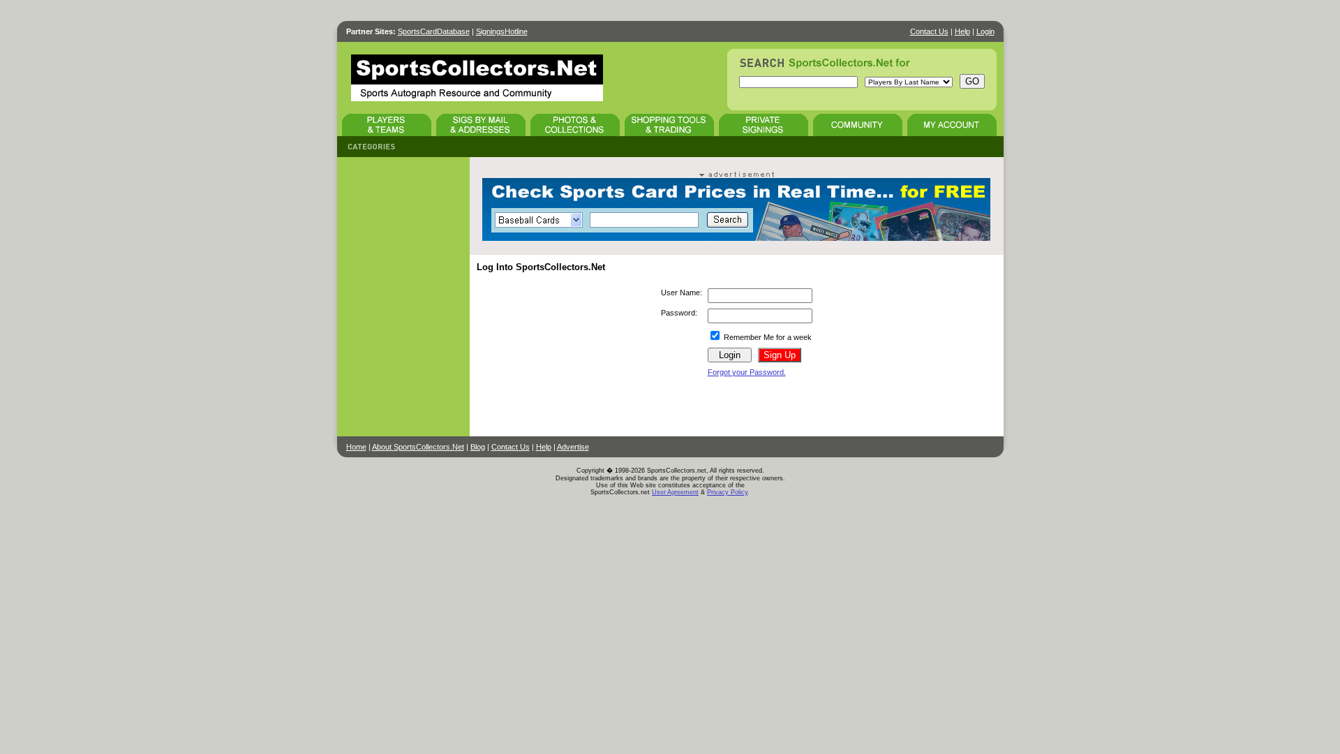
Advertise (573, 447)
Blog (477, 447)
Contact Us (929, 31)
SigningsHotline (502, 31)
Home (356, 447)
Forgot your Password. (747, 372)
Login (985, 31)
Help (962, 31)
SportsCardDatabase (434, 31)
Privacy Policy (727, 492)
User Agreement (675, 492)
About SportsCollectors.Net (418, 447)
